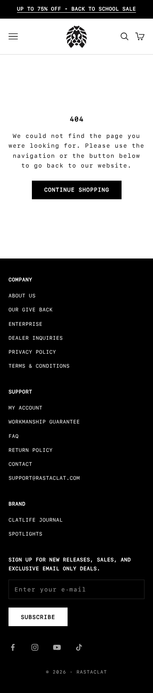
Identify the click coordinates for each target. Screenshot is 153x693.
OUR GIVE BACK (30, 310)
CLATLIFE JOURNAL (35, 520)
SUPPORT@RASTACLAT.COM (44, 478)
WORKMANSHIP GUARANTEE (44, 422)
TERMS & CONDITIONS (39, 366)
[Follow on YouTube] (57, 647)
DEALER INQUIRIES (35, 338)
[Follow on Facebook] (12, 647)
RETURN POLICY (30, 450)
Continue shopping (76, 189)
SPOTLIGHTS (25, 534)
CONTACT (20, 464)
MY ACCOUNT (25, 408)
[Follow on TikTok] (79, 647)
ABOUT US (22, 296)
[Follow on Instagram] (35, 647)
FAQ (13, 436)
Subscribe (38, 617)
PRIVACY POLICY (32, 352)
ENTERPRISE (25, 324)
